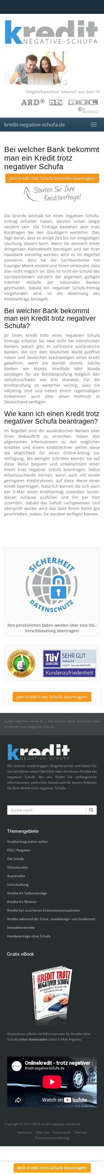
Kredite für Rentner (22, 901)
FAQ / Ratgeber (19, 850)
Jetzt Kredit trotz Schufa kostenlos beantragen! (52, 178)
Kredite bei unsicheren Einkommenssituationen (43, 910)
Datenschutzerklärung (52, 1137)
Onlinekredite (17, 867)
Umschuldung (18, 884)
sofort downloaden (33, 1039)
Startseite (24, 1132)
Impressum (62, 1132)
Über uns (42, 1132)
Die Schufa (15, 858)
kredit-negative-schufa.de (34, 124)
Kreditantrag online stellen (27, 841)
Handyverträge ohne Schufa (28, 936)
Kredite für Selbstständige (27, 893)
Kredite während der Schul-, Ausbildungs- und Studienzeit (51, 919)
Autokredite (16, 876)
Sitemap (80, 1132)
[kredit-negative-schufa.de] (52, 31)
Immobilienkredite (21, 927)
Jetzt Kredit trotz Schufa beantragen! (52, 697)
